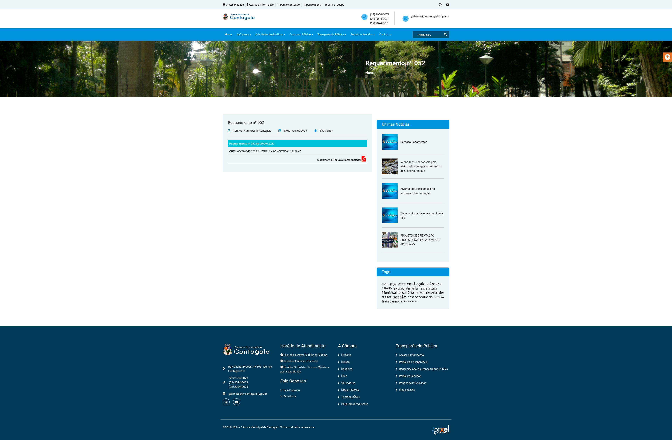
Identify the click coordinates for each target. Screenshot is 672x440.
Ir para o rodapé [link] (334, 4)
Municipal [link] (389, 292)
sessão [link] (399, 297)
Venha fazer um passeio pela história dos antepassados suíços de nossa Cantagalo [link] (421, 166)
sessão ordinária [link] (420, 297)
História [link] (346, 354)
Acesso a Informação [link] (261, 4)
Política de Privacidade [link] (412, 382)
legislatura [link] (428, 288)
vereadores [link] (411, 301)
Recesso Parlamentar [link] (413, 142)
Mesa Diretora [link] (350, 389)
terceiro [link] (439, 296)
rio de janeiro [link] (435, 292)
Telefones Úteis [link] (350, 396)
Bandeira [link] (346, 368)
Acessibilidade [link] (235, 4)
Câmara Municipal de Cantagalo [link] (252, 130)
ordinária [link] (406, 292)
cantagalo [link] (416, 283)
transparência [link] (392, 301)
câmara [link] (434, 283)
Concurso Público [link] (300, 34)
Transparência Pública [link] (330, 34)
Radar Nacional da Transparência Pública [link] (423, 368)
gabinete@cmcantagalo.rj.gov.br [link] (430, 16)
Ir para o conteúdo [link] (289, 4)
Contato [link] (384, 34)
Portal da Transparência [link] (413, 361)
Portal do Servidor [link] (362, 34)
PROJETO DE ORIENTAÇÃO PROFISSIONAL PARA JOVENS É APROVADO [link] (420, 240)
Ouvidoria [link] (290, 396)
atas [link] (401, 283)
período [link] (420, 292)
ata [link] (393, 283)
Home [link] (228, 34)
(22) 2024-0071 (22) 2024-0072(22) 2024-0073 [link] (379, 19)
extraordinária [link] (406, 288)
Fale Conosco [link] (292, 390)
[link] (667, 57)
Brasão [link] (345, 361)
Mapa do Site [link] (407, 389)
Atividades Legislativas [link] (269, 34)
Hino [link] (344, 375)
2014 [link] (385, 283)
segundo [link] (386, 296)
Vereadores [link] (348, 382)
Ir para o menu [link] (312, 4)
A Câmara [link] (243, 34)
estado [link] (387, 288)
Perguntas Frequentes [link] (354, 403)
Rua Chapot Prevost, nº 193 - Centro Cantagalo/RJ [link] (250, 368)
